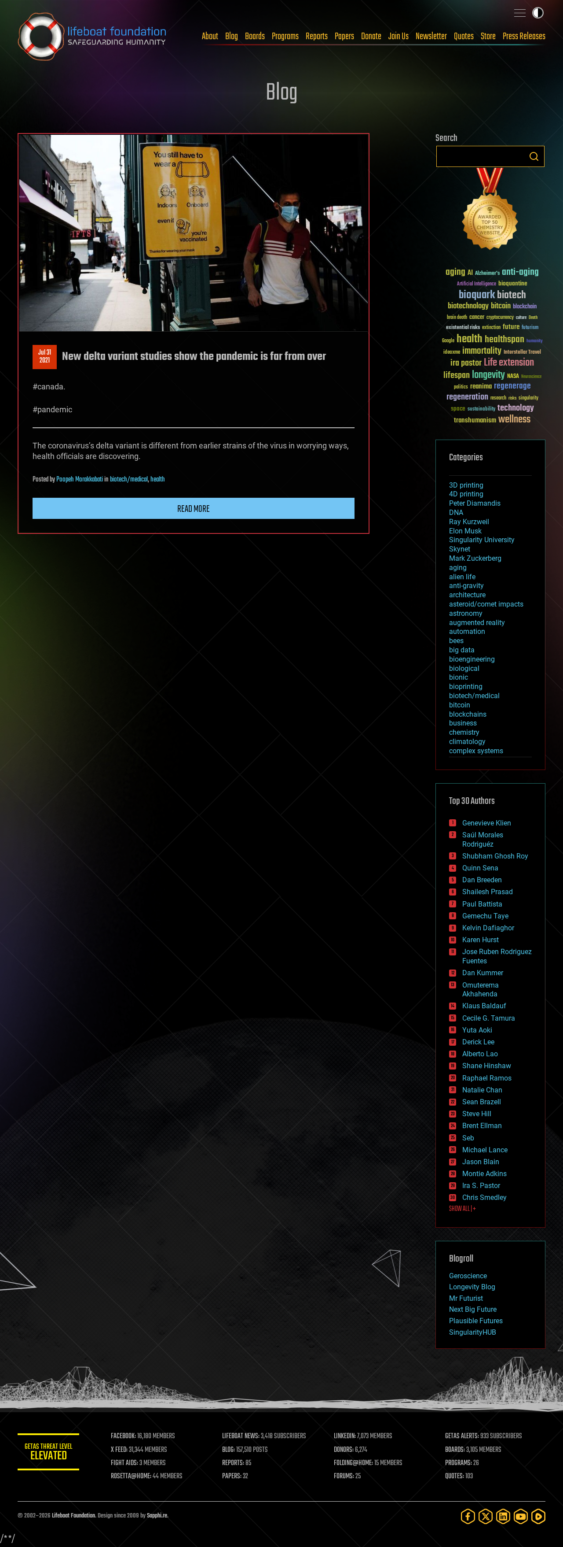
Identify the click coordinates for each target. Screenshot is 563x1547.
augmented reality (477, 622)
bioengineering (472, 659)
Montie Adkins (484, 1174)
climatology (467, 741)
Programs (285, 36)
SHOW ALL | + (462, 1209)
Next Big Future (473, 1309)
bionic (458, 677)
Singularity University (482, 540)
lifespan (456, 375)
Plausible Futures (476, 1321)
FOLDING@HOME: (353, 1463)
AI (470, 273)
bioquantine (512, 283)
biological (464, 668)
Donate (371, 36)
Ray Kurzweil (469, 522)
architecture (467, 595)
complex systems (476, 751)
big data (462, 650)
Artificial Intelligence (476, 284)
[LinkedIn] (503, 1516)
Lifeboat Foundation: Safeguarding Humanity (92, 36)
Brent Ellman (482, 1125)
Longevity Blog (472, 1287)
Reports (317, 36)
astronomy (466, 613)
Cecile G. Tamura (488, 1018)
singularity (528, 398)
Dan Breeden (482, 880)
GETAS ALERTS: (462, 1436)
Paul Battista (482, 904)
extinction (491, 328)
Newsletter (431, 36)
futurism (530, 328)
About (210, 36)
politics (461, 387)
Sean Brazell (481, 1102)
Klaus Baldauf (484, 1006)
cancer (476, 317)
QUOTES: (454, 1476)
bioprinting (466, 686)
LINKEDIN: (345, 1436)
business (463, 723)
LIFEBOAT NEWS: (241, 1436)
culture (521, 317)
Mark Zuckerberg (475, 558)
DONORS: (344, 1450)
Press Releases (524, 36)
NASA (513, 376)
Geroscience (468, 1276)
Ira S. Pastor (481, 1185)
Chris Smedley (484, 1197)
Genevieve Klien (486, 823)
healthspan (504, 339)
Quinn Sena (480, 868)
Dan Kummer (482, 973)
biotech (511, 295)
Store (488, 36)
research (498, 398)
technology (515, 408)
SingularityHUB (472, 1332)
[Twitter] (486, 1516)
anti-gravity (466, 585)
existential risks (463, 328)
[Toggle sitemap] (520, 13)
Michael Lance (485, 1150)
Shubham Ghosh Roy (495, 856)
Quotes (464, 36)
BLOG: (228, 1450)
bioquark (477, 295)
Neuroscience (531, 377)
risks (512, 398)
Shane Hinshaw (486, 1066)
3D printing (466, 485)
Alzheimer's (487, 273)
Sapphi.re (157, 1516)
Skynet (459, 549)
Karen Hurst (480, 940)
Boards (255, 36)
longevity (488, 375)
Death (533, 317)
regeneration (467, 397)
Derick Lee (478, 1042)
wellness (514, 420)
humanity (534, 341)
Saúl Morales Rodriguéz (482, 839)
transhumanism (475, 420)
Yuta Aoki (477, 1030)
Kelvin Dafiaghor (488, 928)
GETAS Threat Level (48, 1453)
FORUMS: (344, 1476)
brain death (457, 318)
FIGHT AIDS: (124, 1463)
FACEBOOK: (123, 1436)
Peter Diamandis (475, 503)
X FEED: (119, 1450)
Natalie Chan (482, 1090)
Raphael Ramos (487, 1078)
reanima (481, 386)
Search (534, 156)
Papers (344, 36)
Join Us (398, 36)
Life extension (509, 363)
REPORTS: (233, 1463)
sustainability (481, 410)
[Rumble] (538, 1516)
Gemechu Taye (485, 916)
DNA (456, 512)
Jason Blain (480, 1162)
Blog (231, 36)
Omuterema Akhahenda (480, 990)
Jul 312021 (44, 357)
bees (456, 641)
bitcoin (501, 306)
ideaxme (451, 353)
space (458, 408)
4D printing (466, 494)
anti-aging (520, 272)
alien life (462, 577)
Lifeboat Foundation (73, 1516)
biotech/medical (129, 479)
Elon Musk (465, 531)
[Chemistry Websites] (490, 211)
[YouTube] (521, 1516)
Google (448, 341)
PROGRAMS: (458, 1463)
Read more (193, 509)
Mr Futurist (466, 1298)
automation (467, 631)
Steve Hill (476, 1114)
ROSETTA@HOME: (131, 1476)
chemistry (464, 732)
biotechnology (468, 306)
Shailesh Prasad (487, 892)
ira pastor (466, 363)
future (511, 327)
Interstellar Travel (522, 352)
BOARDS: (455, 1450)
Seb (468, 1138)
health (157, 479)
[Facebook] (468, 1516)
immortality (481, 351)
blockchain (525, 307)
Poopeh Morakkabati (79, 479)
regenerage (512, 386)
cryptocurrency (500, 318)
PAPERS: (231, 1476)
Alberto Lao (480, 1054)
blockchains (467, 714)
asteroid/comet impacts (486, 604)
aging (455, 272)
